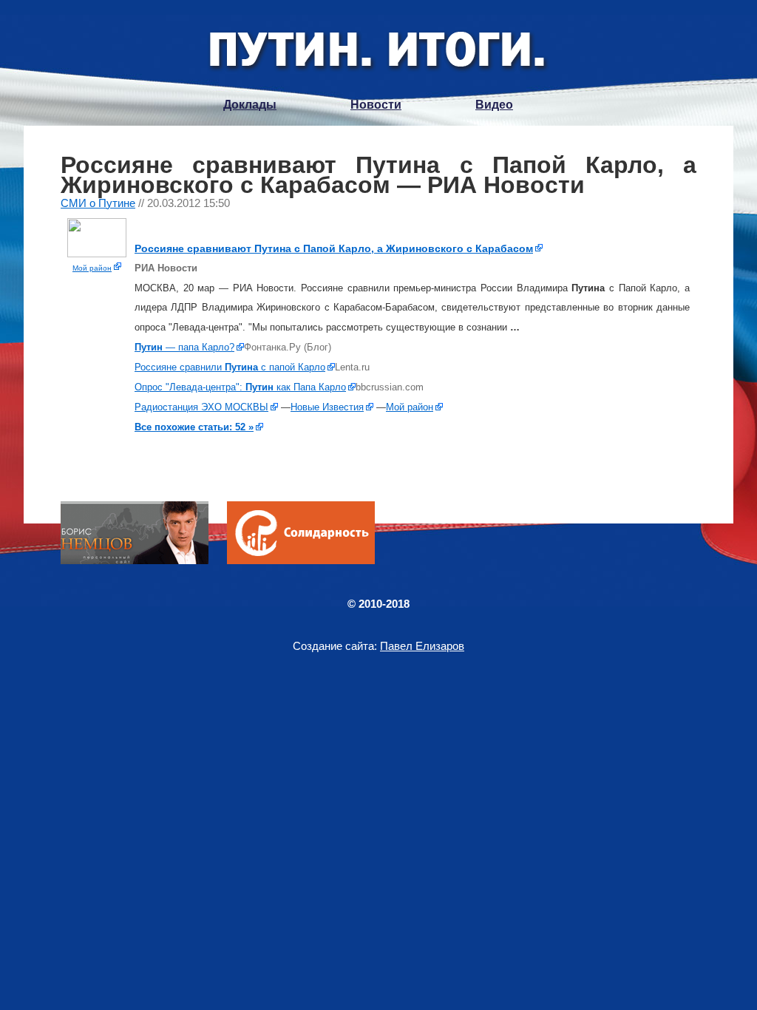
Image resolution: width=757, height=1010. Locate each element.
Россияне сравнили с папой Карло (230, 367)
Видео (494, 104)
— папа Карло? (184, 347)
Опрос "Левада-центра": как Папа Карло (240, 387)
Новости (375, 104)
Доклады (249, 104)
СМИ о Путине (98, 203)
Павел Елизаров (422, 646)
